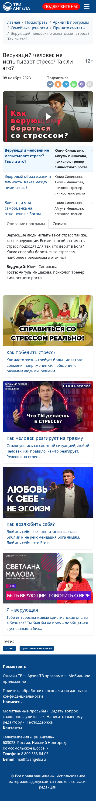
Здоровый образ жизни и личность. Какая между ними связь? (28, 182)
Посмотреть (36, 22)
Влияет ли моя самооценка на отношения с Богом (23, 208)
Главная (13, 22)
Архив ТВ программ (71, 22)
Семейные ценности (29, 27)
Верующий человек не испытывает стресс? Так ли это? (27, 156)
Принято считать (69, 27)
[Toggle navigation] (86, 6)
